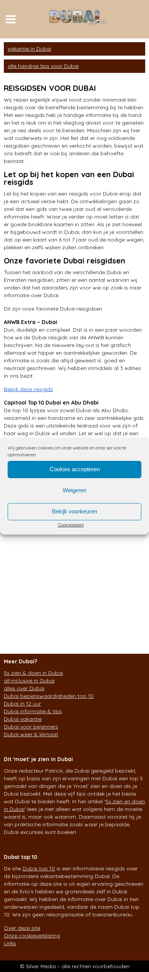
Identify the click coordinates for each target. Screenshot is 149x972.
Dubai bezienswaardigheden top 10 (49, 695)
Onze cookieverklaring (32, 935)
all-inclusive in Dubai (29, 680)
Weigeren (74, 490)
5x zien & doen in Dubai (33, 672)
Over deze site (22, 927)
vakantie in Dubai (29, 48)
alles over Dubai (24, 688)
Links (10, 943)
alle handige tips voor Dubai (43, 65)
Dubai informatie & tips (33, 711)
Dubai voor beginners (31, 726)
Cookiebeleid (71, 525)
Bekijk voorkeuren (74, 511)
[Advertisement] (74, 561)
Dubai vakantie (23, 718)
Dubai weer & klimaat (31, 734)
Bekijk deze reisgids (28, 389)
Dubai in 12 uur (22, 703)
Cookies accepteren (75, 469)
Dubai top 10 (39, 868)
